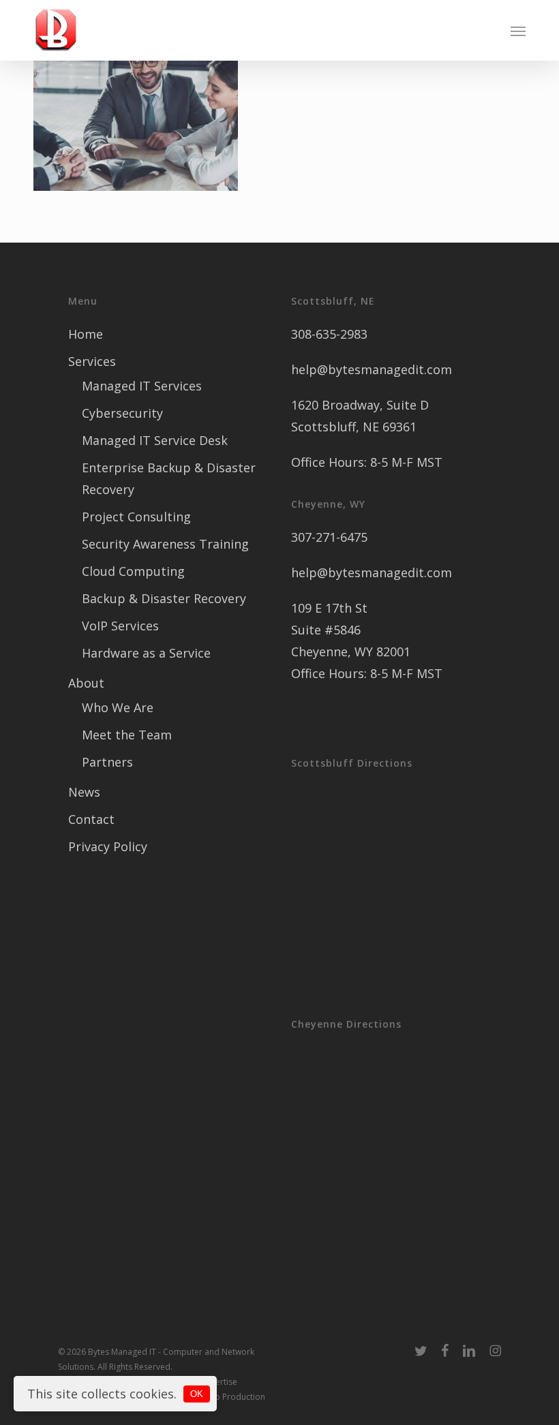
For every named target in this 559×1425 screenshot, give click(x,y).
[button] (518, 30)
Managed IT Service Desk (155, 440)
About (86, 683)
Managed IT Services (142, 386)
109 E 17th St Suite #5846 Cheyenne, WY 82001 (350, 630)
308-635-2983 (329, 334)
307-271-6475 (329, 537)
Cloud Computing (133, 571)
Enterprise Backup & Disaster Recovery (169, 478)
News (84, 792)
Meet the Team (127, 734)
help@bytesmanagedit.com (371, 369)
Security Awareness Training (165, 544)
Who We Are (117, 707)
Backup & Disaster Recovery (164, 598)
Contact (91, 819)
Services (92, 361)
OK (196, 1394)
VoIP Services (120, 625)
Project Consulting (136, 516)
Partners (107, 762)
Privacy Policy (107, 846)
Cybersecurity (122, 413)
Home (85, 334)
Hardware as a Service (146, 653)
